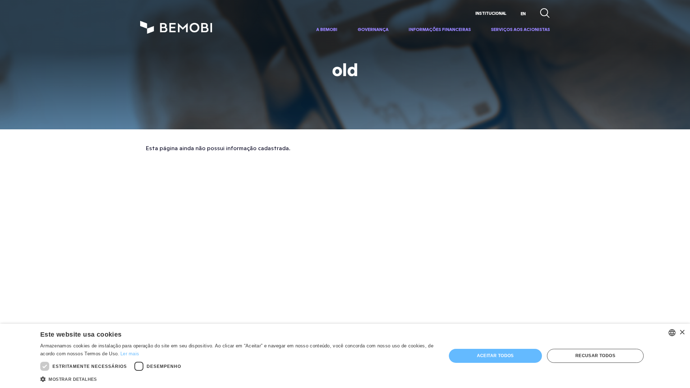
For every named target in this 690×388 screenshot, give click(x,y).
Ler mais (129, 353)
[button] (237, 379)
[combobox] (672, 332)
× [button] (682, 332)
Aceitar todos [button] (495, 355)
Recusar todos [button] (595, 355)
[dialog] (345, 356)
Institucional (490, 13)
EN (523, 13)
